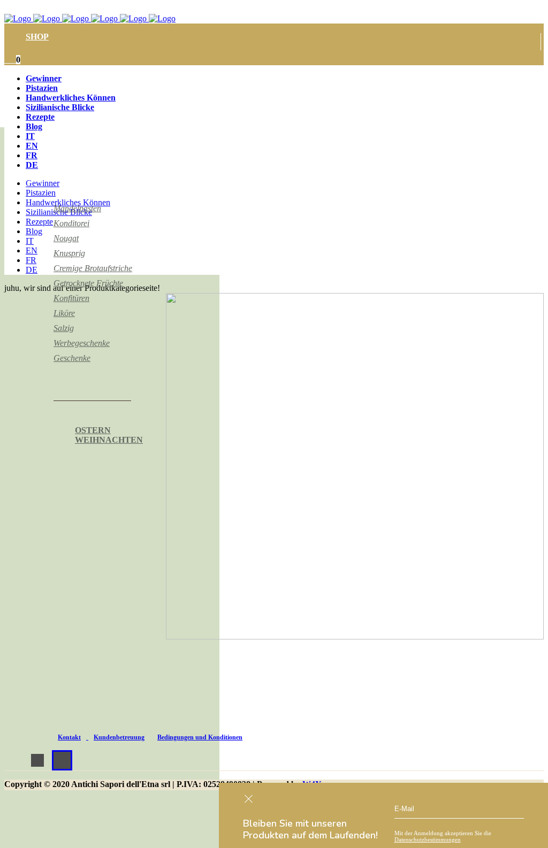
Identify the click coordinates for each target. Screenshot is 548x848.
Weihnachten (109, 439)
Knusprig (69, 253)
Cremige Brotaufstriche (93, 268)
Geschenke (72, 358)
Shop (37, 36)
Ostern (93, 430)
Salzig (64, 328)
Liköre (64, 313)
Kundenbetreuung (119, 737)
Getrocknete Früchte (88, 283)
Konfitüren (71, 298)
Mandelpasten (77, 208)
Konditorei (71, 223)
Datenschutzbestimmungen (427, 839)
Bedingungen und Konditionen (199, 737)
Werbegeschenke (82, 343)
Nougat (66, 238)
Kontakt (69, 737)
